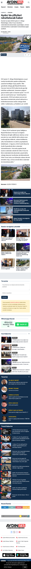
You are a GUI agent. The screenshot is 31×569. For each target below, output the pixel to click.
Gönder (4, 297)
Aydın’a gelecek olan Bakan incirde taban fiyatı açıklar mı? (18, 397)
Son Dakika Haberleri (8, 550)
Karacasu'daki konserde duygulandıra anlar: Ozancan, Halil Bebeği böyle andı (21, 363)
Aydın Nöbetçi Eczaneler (9, 537)
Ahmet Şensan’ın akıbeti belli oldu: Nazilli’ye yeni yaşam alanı (21, 371)
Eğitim (28, 7)
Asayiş (16, 7)
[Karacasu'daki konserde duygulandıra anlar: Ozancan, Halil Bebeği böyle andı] (23, 247)
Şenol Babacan (13, 403)
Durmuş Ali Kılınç (14, 395)
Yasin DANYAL (12, 416)
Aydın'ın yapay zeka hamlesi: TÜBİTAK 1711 (19, 419)
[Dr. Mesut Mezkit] (4, 382)
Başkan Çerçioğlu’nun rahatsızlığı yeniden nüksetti (7, 239)
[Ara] (28, 3)
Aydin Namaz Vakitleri (8, 541)
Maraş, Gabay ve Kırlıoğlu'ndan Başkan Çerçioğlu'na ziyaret (22, 239)
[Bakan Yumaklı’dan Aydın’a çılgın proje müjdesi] (8, 247)
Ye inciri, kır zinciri (13, 390)
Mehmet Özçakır (13, 388)
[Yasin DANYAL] (4, 418)
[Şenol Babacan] (4, 404)
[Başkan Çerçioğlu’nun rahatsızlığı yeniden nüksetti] (8, 233)
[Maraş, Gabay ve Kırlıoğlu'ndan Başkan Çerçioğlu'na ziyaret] (23, 233)
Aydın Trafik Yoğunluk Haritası (22, 542)
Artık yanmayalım (13, 405)
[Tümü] (29, 333)
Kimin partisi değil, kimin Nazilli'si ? (18, 412)
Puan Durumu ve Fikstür (8, 546)
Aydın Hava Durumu (23, 537)
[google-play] (22, 555)
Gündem (10, 7)
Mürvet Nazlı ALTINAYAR (16, 410)
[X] (14, 532)
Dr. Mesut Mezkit (14, 380)
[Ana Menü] (1, 2)
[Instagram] (17, 532)
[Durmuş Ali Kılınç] (4, 396)
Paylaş (4, 54)
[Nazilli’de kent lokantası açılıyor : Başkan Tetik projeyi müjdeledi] (23, 262)
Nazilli (14, 367)
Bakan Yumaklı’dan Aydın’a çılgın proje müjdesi (6, 253)
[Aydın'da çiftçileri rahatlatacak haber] (15, 44)
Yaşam (22, 7)
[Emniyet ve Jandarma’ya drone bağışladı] (8, 262)
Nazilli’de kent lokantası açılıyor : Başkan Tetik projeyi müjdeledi (22, 269)
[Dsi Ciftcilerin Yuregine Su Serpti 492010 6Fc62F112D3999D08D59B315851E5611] (15, 117)
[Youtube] (19, 532)
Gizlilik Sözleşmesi (17, 567)
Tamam (24, 567)
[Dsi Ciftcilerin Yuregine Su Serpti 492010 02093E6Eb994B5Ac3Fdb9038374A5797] (15, 172)
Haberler (3, 12)
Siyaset (3, 7)
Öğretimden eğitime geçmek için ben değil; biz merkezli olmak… (18, 383)
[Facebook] (11, 532)
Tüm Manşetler (21, 546)
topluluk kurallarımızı (15, 302)
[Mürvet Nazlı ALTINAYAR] (4, 411)
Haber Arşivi (21, 550)
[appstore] (9, 555)
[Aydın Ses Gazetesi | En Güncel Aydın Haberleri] (15, 2)
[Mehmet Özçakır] (4, 389)
